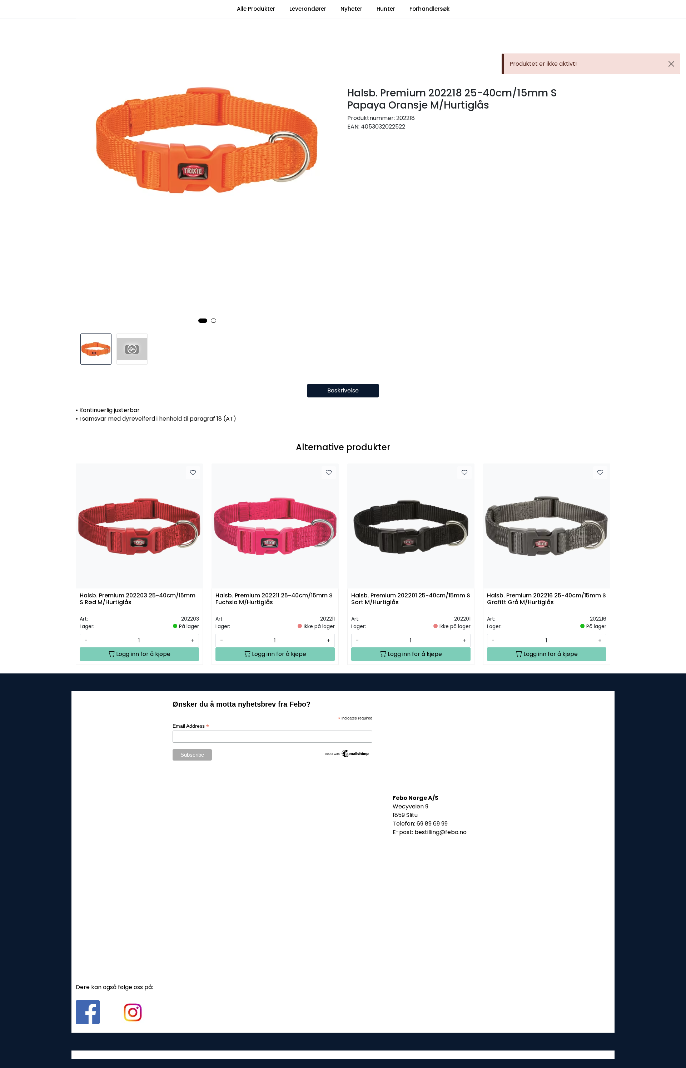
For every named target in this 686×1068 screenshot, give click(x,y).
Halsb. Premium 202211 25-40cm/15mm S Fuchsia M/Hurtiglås (274, 599)
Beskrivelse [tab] (343, 390)
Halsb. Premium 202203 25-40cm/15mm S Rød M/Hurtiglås (137, 599)
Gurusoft (343, 1055)
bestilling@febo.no (440, 832)
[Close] (671, 64)
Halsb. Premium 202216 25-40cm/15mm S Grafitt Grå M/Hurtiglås (546, 599)
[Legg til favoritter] (193, 472)
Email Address (191, 726)
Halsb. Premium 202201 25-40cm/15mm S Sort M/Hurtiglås (410, 599)
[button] (202, 321)
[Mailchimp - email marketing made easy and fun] (347, 753)
